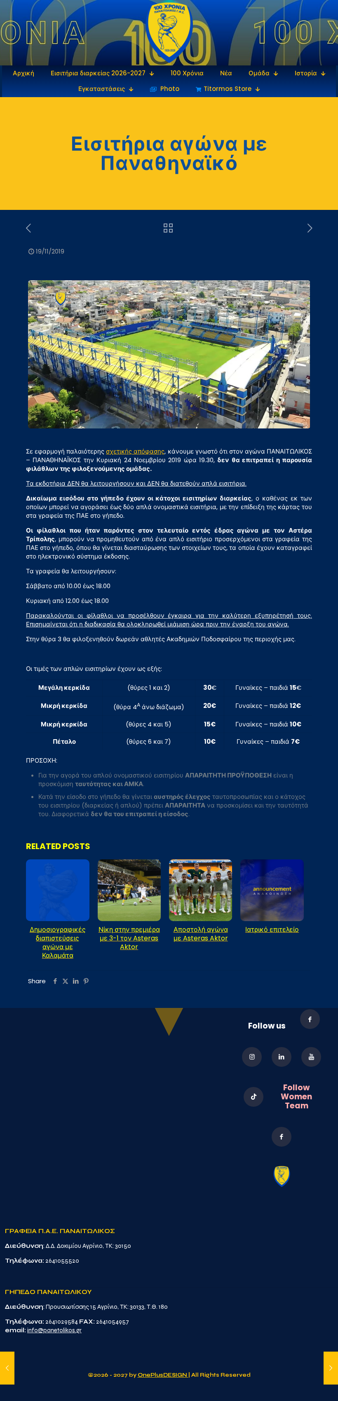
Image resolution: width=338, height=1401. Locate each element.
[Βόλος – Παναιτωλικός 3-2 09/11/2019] (7, 1368)
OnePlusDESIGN (163, 1375)
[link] (169, 32)
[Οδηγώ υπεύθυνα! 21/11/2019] (331, 1368)
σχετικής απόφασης (135, 451)
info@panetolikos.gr (54, 1330)
